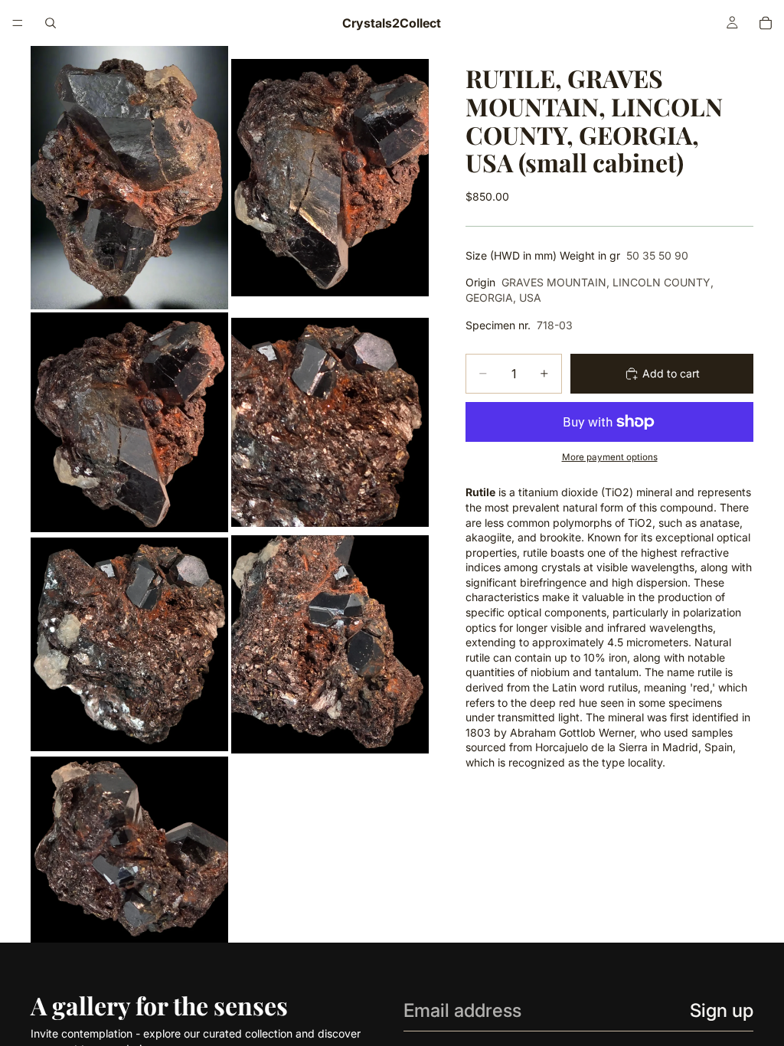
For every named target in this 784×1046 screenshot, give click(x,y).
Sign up (721, 1010)
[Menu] (17, 23)
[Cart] (765, 23)
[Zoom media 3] (129, 422)
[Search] (50, 23)
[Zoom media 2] (330, 177)
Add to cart (671, 373)
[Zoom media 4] (330, 422)
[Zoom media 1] (129, 177)
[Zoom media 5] (129, 644)
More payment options (610, 457)
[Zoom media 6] (330, 644)
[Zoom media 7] (129, 850)
